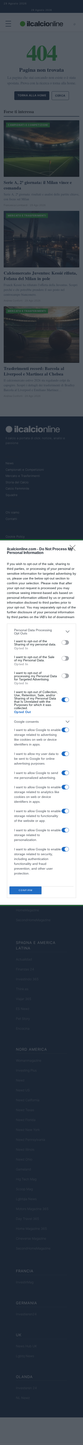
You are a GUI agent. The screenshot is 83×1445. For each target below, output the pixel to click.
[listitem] (41, 631)
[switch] (65, 642)
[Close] (74, 549)
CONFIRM (26, 890)
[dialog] (41, 722)
